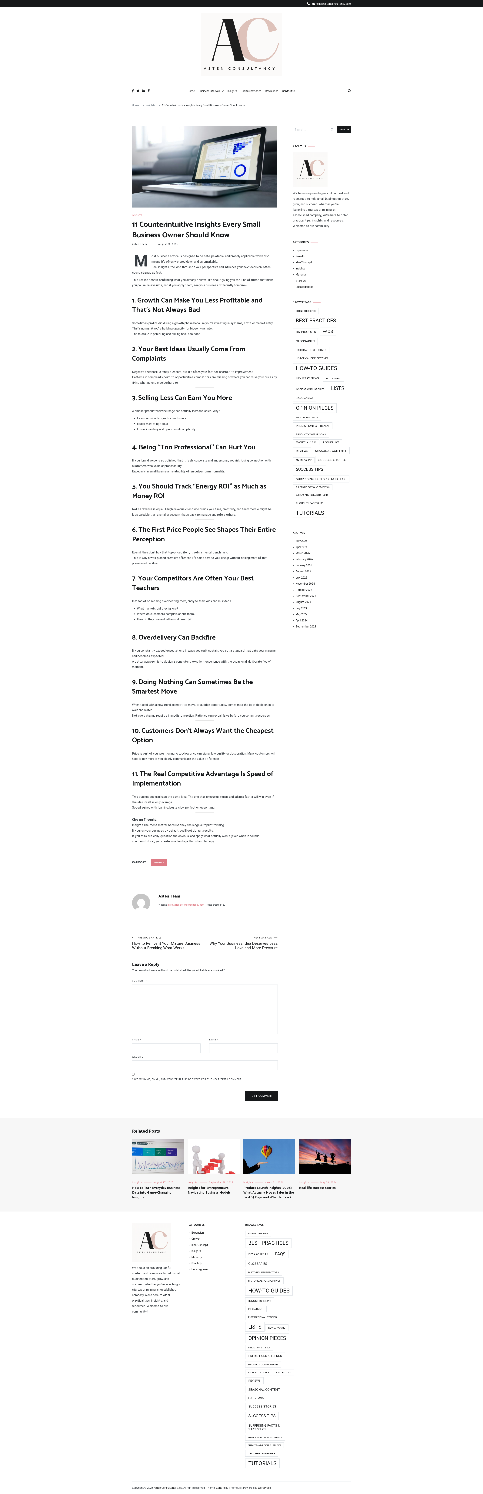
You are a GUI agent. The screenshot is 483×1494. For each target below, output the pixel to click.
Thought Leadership (309, 503)
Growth (300, 256)
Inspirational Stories (310, 389)
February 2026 (304, 559)
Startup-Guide (303, 460)
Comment (139, 980)
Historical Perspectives (312, 358)
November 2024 (305, 583)
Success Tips (309, 469)
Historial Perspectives (311, 349)
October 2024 (304, 589)
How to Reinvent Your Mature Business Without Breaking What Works (166, 943)
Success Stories (332, 460)
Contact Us (288, 91)
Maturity (301, 274)
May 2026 (301, 540)
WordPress (264, 1487)
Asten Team (139, 244)
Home (191, 91)
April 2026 (302, 547)
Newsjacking (304, 398)
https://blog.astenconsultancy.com (186, 905)
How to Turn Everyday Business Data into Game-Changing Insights (156, 1192)
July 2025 (301, 577)
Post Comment (261, 1095)
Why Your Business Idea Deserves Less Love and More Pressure (243, 943)
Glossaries (305, 341)
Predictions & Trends (312, 426)
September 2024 (306, 595)
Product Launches (306, 442)
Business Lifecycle (210, 91)
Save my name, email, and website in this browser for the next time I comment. (187, 1079)
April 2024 (302, 620)
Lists (337, 388)
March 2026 (303, 553)
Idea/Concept (304, 262)
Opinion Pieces (315, 408)
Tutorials (310, 513)
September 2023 (306, 626)
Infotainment (333, 378)
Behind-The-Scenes (305, 311)
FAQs (328, 331)
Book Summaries (251, 91)
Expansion (302, 250)
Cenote (220, 1487)
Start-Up (301, 280)
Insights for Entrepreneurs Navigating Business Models (209, 1190)
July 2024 (301, 608)
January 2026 (304, 565)
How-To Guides (316, 368)
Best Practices (316, 321)
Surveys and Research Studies (312, 495)
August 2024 (303, 601)
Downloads (271, 91)
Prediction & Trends (307, 417)
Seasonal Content (331, 451)
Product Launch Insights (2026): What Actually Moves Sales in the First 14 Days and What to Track (268, 1192)
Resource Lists (331, 442)
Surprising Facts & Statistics (321, 479)
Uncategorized (304, 286)
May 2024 (301, 614)
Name (136, 1039)
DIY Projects (306, 332)
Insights (232, 91)
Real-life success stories (317, 1188)
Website (137, 1057)
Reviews (302, 451)
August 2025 (303, 571)
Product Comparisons (311, 434)
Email (213, 1039)
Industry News (307, 378)
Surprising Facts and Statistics (312, 487)
